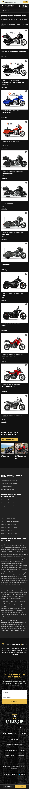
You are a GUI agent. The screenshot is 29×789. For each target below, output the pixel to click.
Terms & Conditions (9, 755)
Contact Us (14, 739)
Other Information (14, 761)
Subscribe (14, 701)
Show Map (8, 786)
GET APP (26, 1)
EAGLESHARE (7, 733)
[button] (14, 43)
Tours (15, 728)
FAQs (17, 733)
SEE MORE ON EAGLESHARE (9, 439)
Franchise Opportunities (14, 744)
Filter (21, 786)
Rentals (22, 728)
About (24, 733)
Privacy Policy (21, 755)
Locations (7, 728)
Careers (22, 750)
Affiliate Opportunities (10, 750)
